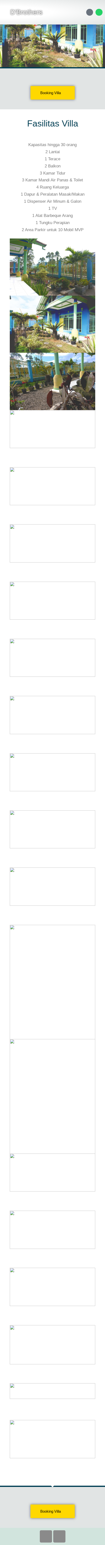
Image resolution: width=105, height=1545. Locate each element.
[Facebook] (46, 1536)
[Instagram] (59, 1536)
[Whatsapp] (99, 12)
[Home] (89, 12)
